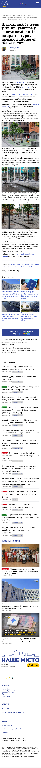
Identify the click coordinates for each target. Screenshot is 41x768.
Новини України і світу (9, 691)
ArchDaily (20, 82)
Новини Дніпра (23, 265)
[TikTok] (25, 4)
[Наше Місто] (5, 4)
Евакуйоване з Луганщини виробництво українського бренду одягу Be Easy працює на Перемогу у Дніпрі (19, 350)
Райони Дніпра (6, 696)
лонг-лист (25, 87)
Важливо (5, 15)
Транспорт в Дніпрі (8, 693)
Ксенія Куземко (13, 48)
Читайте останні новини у (20, 332)
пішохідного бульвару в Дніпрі (22, 95)
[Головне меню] (37, 3)
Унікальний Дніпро (28, 267)
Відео (3, 695)
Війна (14, 499)
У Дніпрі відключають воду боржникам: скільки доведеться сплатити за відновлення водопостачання (20, 342)
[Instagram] (20, 4)
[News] (22, 4)
